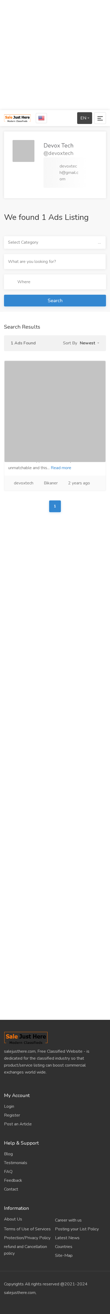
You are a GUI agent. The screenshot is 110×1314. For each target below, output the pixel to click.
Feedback (13, 1180)
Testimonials (15, 1163)
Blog (8, 1154)
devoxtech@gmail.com (69, 172)
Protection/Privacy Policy (27, 1238)
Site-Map (64, 1255)
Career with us (68, 1220)
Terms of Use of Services (27, 1229)
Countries (63, 1247)
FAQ (8, 1172)
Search (55, 300)
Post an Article (18, 1124)
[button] (89, 343)
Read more (61, 468)
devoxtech (23, 483)
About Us (13, 1219)
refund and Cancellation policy (25, 1250)
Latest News (67, 1238)
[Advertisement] (55, 55)
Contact (11, 1189)
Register (12, 1115)
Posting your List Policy (77, 1229)
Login (9, 1106)
